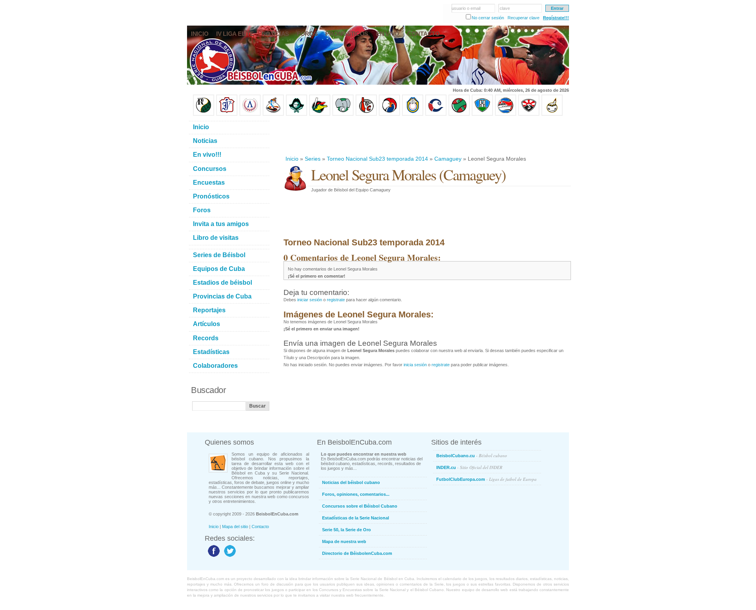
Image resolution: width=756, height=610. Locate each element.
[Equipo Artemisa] (250, 114)
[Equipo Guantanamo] (552, 114)
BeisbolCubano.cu (471, 455)
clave (505, 8)
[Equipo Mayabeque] (273, 114)
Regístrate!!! (556, 17)
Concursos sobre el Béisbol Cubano (359, 506)
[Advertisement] (427, 135)
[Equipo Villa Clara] (366, 114)
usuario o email (466, 8)
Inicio (291, 159)
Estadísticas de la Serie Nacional (355, 517)
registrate (336, 299)
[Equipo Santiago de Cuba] (528, 114)
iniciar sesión (309, 299)
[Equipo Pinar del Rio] (203, 114)
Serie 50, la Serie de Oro (346, 529)
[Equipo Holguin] (482, 114)
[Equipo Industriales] (226, 114)
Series (313, 159)
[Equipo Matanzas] (319, 114)
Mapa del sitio (235, 526)
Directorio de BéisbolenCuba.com (357, 553)
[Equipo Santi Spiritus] (389, 114)
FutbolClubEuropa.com (486, 479)
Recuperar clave (523, 17)
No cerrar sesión (488, 17)
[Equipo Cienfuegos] (343, 114)
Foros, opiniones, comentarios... (355, 494)
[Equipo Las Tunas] (459, 114)
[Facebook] (213, 556)
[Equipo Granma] (505, 114)
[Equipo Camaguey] (436, 114)
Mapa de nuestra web (344, 541)
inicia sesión (415, 364)
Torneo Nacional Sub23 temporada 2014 (377, 159)
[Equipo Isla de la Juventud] (296, 114)
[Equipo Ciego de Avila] (412, 114)
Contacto (260, 526)
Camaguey (447, 159)
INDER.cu (469, 467)
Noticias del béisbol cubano (351, 482)
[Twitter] (229, 556)
